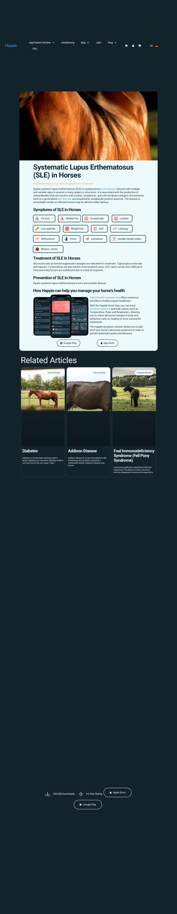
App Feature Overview (40, 42)
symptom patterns (100, 308)
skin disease (64, 198)
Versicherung (67, 42)
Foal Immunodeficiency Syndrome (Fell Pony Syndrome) (134, 455)
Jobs (98, 42)
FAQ (35, 48)
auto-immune (108, 188)
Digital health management (105, 297)
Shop (110, 42)
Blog (83, 42)
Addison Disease (82, 450)
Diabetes (30, 450)
